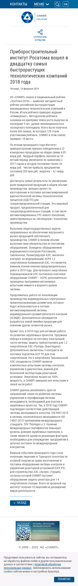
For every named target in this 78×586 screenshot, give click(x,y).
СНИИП (39, 17)
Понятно (64, 579)
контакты (18, 4)
